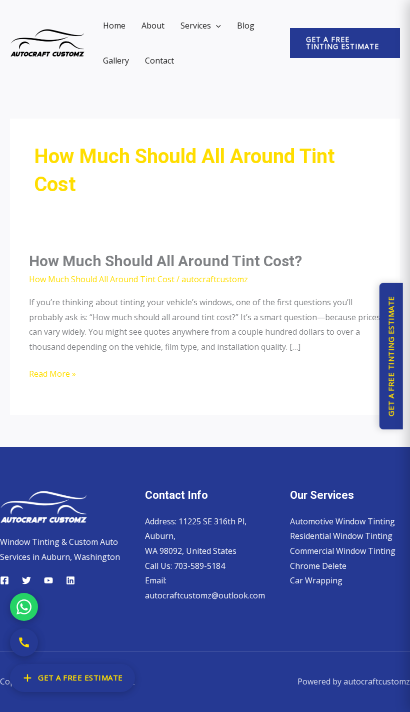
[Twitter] (26, 580)
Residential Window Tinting (341, 535)
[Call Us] (24, 642)
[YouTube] (48, 580)
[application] (216, 25)
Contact (159, 60)
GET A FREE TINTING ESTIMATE (391, 356)
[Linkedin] (70, 580)
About (153, 25)
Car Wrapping (316, 580)
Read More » (52, 373)
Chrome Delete (318, 565)
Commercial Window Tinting (343, 550)
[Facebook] (4, 580)
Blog (245, 25)
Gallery (116, 60)
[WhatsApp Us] (24, 607)
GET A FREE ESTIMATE (80, 677)
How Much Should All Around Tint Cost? (165, 261)
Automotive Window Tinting (342, 521)
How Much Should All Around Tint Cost (101, 279)
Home (114, 25)
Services (195, 25)
